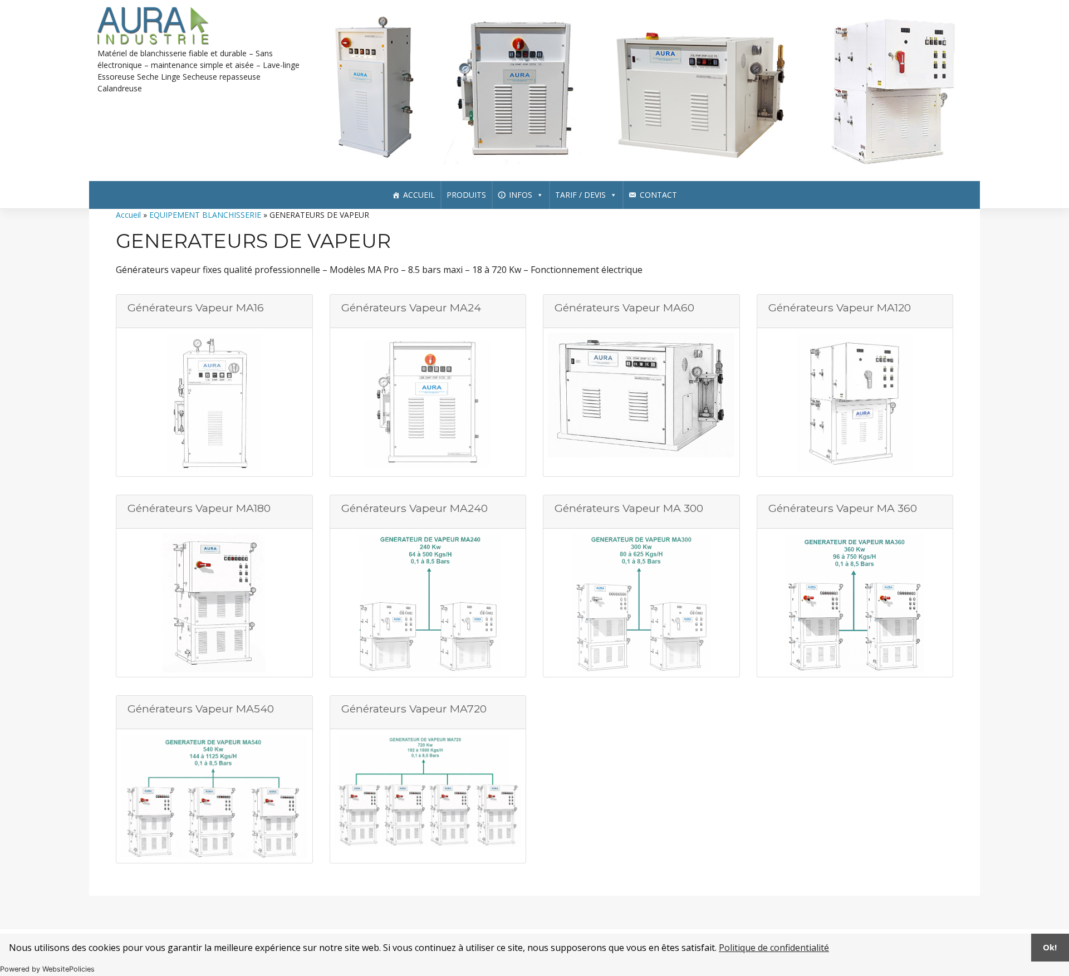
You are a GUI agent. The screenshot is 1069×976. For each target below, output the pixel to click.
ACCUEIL (419, 194)
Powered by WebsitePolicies (47, 969)
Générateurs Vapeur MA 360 (842, 508)
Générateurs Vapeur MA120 (839, 307)
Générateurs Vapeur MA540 (201, 708)
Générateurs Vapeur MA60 (624, 307)
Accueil (128, 214)
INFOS (520, 194)
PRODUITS (466, 194)
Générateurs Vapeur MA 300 (629, 508)
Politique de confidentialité (774, 947)
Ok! (1050, 947)
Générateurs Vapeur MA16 (196, 307)
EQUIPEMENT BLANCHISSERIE (205, 214)
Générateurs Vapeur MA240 (414, 508)
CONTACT (658, 194)
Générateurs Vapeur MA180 (199, 508)
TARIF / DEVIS (580, 194)
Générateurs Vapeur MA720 (414, 708)
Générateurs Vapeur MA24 (411, 307)
